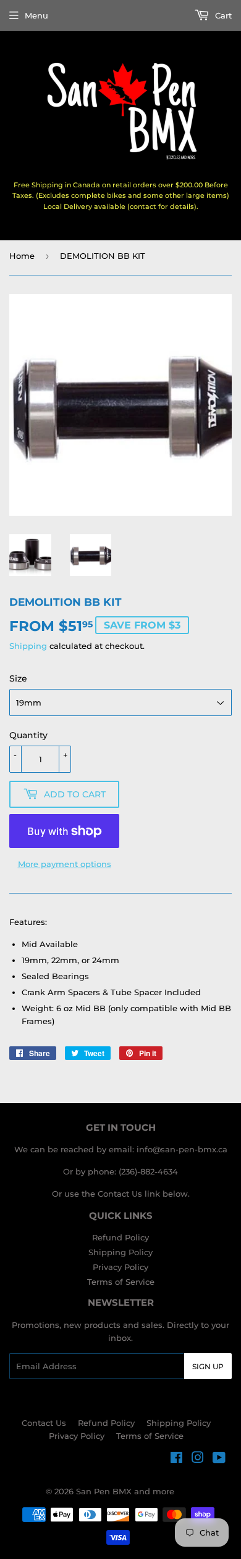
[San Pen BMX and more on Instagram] (198, 1459)
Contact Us (44, 1423)
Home (22, 256)
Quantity (28, 735)
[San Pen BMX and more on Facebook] (176, 1459)
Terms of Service (120, 1282)
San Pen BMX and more (125, 1491)
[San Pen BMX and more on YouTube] (219, 1459)
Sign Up (208, 1366)
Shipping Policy (120, 1252)
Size (18, 678)
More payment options (64, 864)
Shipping (28, 646)
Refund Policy (120, 1237)
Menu (36, 15)
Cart (222, 15)
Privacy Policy (120, 1267)
